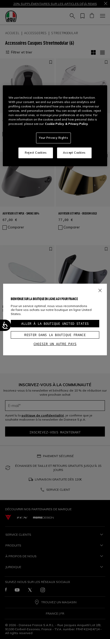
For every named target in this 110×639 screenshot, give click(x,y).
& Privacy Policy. (76, 124)
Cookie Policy (54, 124)
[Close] (100, 289)
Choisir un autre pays (55, 344)
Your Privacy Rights (53, 138)
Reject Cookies (36, 152)
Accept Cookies (74, 152)
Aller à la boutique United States (55, 323)
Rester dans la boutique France (55, 335)
